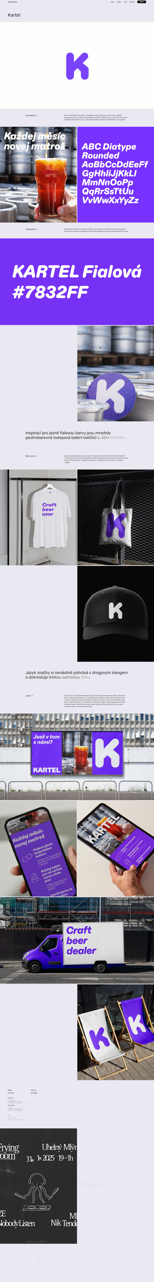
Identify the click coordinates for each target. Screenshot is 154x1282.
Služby (119, 3)
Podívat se (119, 1191)
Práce (112, 3)
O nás (125, 3)
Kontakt (132, 3)
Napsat (114, 1268)
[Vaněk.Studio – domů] (12, 3)
